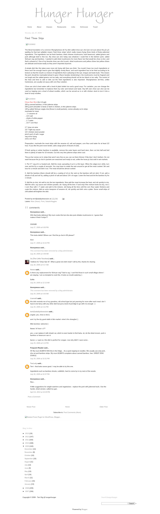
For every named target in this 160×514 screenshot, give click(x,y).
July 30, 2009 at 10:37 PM (40, 374)
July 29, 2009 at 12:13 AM (40, 283)
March (27, 478)
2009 (27, 446)
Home (29, 27)
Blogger (84, 509)
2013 (27, 433)
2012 (27, 437)
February (28, 481)
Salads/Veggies (51, 201)
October (28, 455)
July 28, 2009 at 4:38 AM (39, 254)
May (26, 471)
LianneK (33, 298)
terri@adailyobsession (39, 311)
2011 (27, 440)
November (29, 452)
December (29, 449)
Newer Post (31, 407)
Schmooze (84, 27)
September (29, 459)
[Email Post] (62, 199)
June (27, 468)
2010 (27, 443)
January (28, 484)
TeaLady (33, 363)
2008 (27, 488)
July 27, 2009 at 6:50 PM (39, 227)
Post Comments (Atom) (72, 412)
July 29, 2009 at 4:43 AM (39, 294)
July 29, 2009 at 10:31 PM (40, 359)
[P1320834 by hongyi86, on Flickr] (30, 99)
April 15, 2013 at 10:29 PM (40, 392)
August (27, 462)
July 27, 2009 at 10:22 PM (40, 243)
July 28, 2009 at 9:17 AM (39, 265)
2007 (27, 491)
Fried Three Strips (34, 38)
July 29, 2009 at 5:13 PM (39, 343)
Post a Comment (34, 397)
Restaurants (61, 27)
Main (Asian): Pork (38, 201)
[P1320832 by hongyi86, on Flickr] (30, 44)
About (39, 27)
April (26, 474)
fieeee (32, 270)
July (26, 465)
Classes (49, 27)
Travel (95, 27)
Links (73, 27)
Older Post (104, 407)
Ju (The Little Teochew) (39, 259)
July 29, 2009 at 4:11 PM (39, 307)
